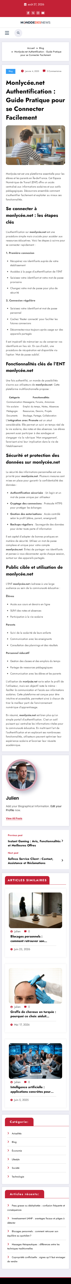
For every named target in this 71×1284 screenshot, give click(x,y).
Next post (13, 853)
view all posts (14, 818)
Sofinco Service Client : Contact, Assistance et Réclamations (30, 861)
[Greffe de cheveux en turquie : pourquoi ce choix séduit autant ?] (35, 985)
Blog (11, 71)
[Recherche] (18, 33)
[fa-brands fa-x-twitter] (33, 13)
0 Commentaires (54, 71)
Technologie (18, 1176)
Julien (12, 798)
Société (15, 1168)
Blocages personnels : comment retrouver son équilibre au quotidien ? (27, 938)
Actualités (16, 1133)
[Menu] (7, 33)
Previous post (15, 835)
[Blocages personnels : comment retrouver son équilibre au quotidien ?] (35, 910)
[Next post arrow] (62, 860)
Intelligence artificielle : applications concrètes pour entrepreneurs (30, 1089)
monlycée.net (30, 681)
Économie (17, 1151)
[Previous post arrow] (62, 840)
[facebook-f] (28, 13)
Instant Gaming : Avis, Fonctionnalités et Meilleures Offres (34, 843)
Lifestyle (16, 1159)
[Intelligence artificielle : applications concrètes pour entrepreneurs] (35, 1061)
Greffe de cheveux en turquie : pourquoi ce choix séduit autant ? (33, 1014)
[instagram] (38, 13)
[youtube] (43, 13)
